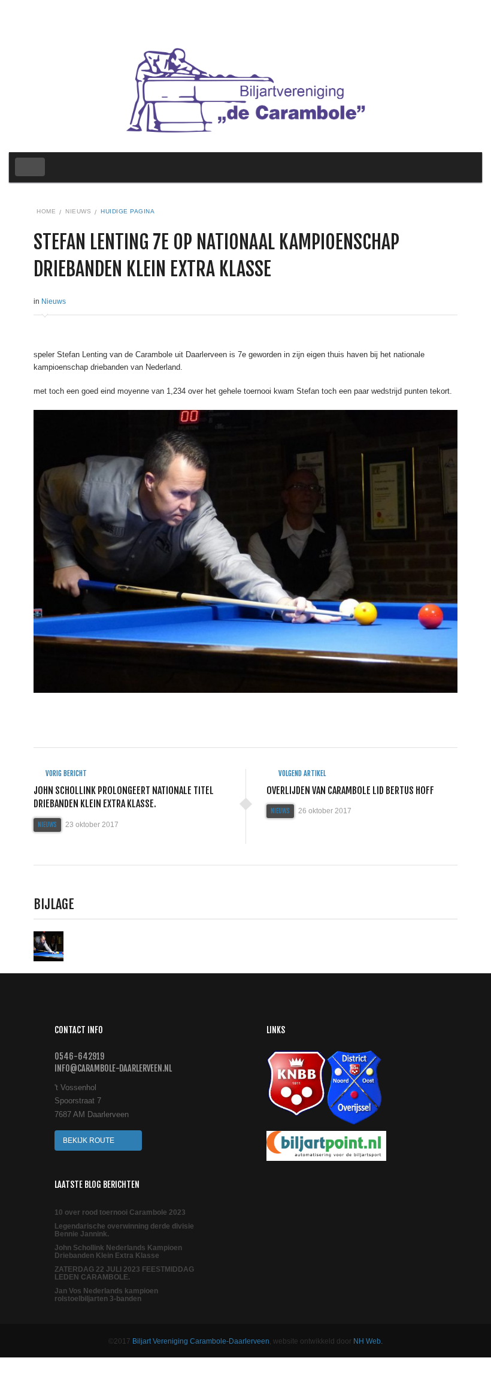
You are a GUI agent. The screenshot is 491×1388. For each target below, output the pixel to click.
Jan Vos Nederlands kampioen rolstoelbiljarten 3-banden (106, 1295)
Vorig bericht (65, 773)
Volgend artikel (301, 773)
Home (46, 211)
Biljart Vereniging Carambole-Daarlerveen (200, 1341)
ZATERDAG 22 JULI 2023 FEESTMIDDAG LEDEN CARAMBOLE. (124, 1273)
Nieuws (78, 211)
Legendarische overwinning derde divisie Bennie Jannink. (124, 1230)
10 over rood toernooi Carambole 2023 (120, 1213)
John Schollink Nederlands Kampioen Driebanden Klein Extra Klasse (118, 1252)
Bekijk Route (89, 1140)
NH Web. (368, 1341)
